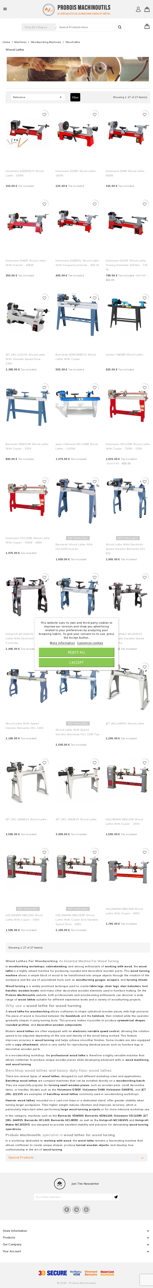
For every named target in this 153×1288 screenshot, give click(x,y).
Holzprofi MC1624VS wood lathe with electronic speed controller (24, 638)
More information (62, 643)
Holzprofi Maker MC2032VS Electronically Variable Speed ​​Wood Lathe (125, 638)
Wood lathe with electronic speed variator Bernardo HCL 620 (126, 549)
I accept (76, 662)
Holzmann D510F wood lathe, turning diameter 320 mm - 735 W (127, 265)
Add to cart (42, 191)
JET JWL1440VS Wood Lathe (125, 723)
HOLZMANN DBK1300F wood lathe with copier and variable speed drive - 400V (77, 920)
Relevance (38, 97)
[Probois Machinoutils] (76, 9)
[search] (119, 27)
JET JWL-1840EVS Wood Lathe (76, 819)
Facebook (66, 1209)
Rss (76, 1209)
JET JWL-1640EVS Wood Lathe (26, 819)
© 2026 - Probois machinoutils (76, 1282)
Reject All (76, 652)
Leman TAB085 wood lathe (124, 354)
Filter (75, 97)
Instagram (86, 1209)
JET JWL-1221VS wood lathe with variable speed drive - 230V (25, 359)
